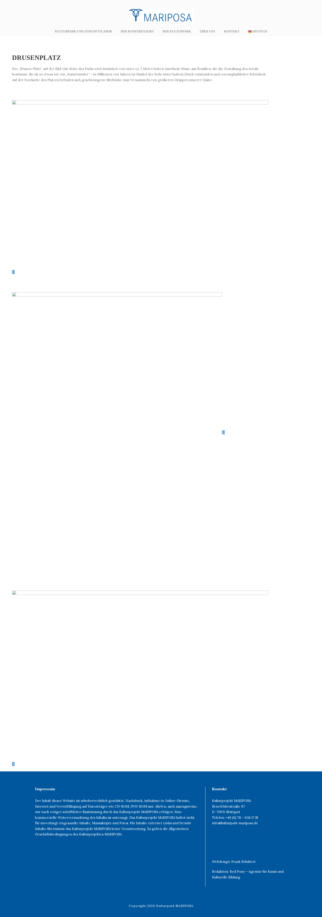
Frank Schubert (243, 862)
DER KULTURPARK (177, 31)
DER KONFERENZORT (137, 31)
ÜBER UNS (207, 31)
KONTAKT (231, 31)
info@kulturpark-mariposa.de (235, 823)
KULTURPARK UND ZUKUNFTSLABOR (83, 31)
